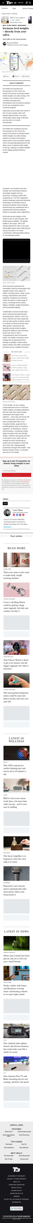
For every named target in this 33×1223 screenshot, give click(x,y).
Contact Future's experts (16, 1179)
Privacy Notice (25, 481)
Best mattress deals (24, 1155)
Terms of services (24, 480)
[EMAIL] (20, 515)
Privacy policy (16, 1187)
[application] (16, 248)
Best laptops (9, 1144)
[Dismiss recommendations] (30, 14)
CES (16, 131)
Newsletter (26, 76)
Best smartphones (9, 1147)
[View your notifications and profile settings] (12, 3)
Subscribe (20, 2)
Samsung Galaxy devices (24, 1131)
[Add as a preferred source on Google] (16, 1208)
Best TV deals (9, 1159)
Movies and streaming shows (9, 1135)
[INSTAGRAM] (14, 515)
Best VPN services (24, 1135)
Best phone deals (8, 1155)
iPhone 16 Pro (8, 1131)
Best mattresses (24, 1147)
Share (7, 76)
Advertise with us (16, 1193)
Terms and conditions (16, 1184)
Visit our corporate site (24, 1216)
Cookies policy (16, 1190)
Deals (14, 8)
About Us (16, 1182)
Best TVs (24, 1144)
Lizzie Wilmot (13, 43)
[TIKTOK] (23, 515)
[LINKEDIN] (17, 515)
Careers (16, 1196)
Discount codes (24, 1159)
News (26, 45)
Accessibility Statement (16, 1176)
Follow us (17, 76)
